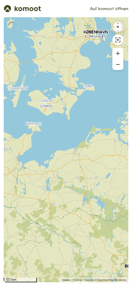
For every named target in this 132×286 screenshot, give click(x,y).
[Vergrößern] (117, 53)
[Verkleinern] (117, 64)
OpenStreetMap (105, 279)
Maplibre (66, 279)
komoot (79, 279)
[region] (66, 149)
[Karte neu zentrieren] (117, 39)
